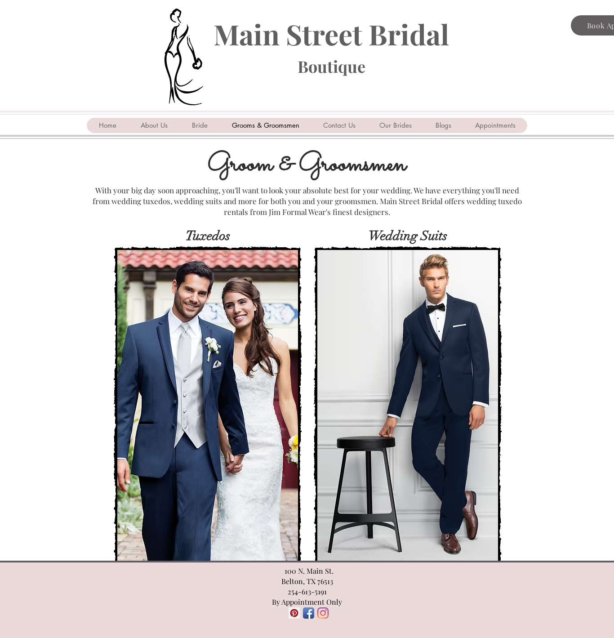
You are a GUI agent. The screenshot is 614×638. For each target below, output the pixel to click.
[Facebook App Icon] (308, 613)
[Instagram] (323, 613)
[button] (207, 405)
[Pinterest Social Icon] (294, 613)
